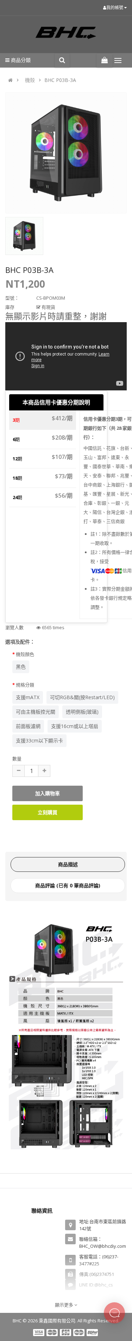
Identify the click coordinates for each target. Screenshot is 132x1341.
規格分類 (25, 685)
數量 (16, 758)
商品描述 (68, 864)
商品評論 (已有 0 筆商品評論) (67, 885)
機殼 (30, 80)
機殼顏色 (25, 654)
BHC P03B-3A (60, 80)
